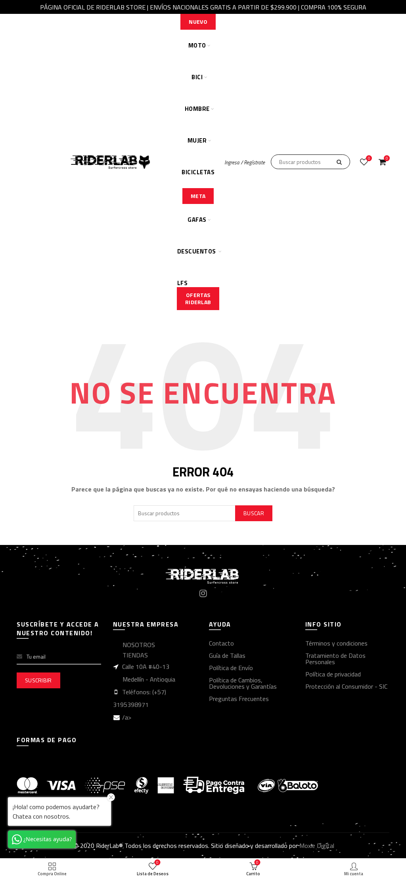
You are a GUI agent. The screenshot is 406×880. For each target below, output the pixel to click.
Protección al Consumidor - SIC (346, 686)
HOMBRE (197, 108)
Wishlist (369, 158)
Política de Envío (231, 667)
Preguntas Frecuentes (239, 698)
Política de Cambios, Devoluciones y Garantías (243, 683)
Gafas (197, 219)
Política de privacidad (333, 674)
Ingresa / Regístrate (244, 162)
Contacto (221, 643)
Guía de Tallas (227, 655)
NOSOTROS (139, 645)
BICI (197, 77)
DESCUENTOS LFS (196, 257)
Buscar (253, 513)
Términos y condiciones (336, 643)
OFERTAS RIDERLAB (198, 298)
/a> (126, 717)
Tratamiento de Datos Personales (335, 659)
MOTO (197, 45)
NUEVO (198, 21)
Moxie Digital (316, 845)
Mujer (197, 140)
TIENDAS (135, 655)
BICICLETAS (198, 172)
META (198, 196)
